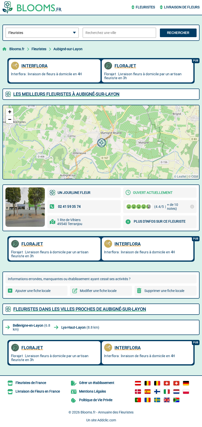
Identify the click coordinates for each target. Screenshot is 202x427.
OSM (194, 176)
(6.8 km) (31, 327)
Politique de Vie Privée (95, 400)
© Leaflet (180, 176)
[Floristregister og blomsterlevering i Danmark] (138, 391)
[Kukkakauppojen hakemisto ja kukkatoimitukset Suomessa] (157, 391)
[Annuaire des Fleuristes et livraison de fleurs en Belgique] (147, 383)
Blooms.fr (16, 49)
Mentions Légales (92, 391)
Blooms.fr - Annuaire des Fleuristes (107, 412)
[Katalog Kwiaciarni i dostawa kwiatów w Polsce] (186, 391)
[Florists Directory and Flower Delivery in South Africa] (176, 399)
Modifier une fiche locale (98, 291)
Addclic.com (106, 420)
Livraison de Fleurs (182, 7)
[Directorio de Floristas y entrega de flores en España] (147, 391)
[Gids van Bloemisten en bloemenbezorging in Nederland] (176, 391)
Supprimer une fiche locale (164, 291)
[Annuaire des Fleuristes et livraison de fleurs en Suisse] (176, 383)
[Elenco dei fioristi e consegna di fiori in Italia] (167, 391)
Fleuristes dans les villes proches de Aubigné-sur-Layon (79, 309)
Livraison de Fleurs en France (38, 391)
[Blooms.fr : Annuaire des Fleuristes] (33, 7)
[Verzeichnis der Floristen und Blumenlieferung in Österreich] (138, 383)
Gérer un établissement (96, 383)
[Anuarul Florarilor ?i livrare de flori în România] (147, 399)
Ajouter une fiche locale (32, 291)
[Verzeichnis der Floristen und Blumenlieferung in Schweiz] (167, 383)
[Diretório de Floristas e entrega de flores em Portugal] (138, 399)
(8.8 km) (80, 327)
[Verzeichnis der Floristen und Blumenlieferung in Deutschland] (186, 383)
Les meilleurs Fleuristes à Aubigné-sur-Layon (66, 94)
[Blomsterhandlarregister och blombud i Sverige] (157, 399)
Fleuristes (145, 7)
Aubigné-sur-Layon (68, 49)
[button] (101, 142)
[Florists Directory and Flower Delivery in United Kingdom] (167, 399)
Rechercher (178, 33)
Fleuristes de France (31, 383)
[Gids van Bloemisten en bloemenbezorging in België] (157, 383)
